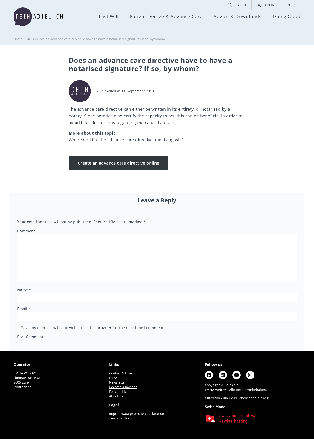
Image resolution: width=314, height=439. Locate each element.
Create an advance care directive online (118, 163)
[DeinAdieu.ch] (38, 16)
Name (24, 289)
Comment (27, 231)
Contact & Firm (120, 373)
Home (18, 39)
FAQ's (30, 39)
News (113, 377)
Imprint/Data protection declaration (136, 413)
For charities (118, 391)
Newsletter (117, 382)
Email (23, 308)
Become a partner (123, 387)
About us (116, 396)
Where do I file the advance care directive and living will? (126, 139)
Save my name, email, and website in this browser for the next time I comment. (93, 327)
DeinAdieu (107, 91)
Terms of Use (119, 418)
